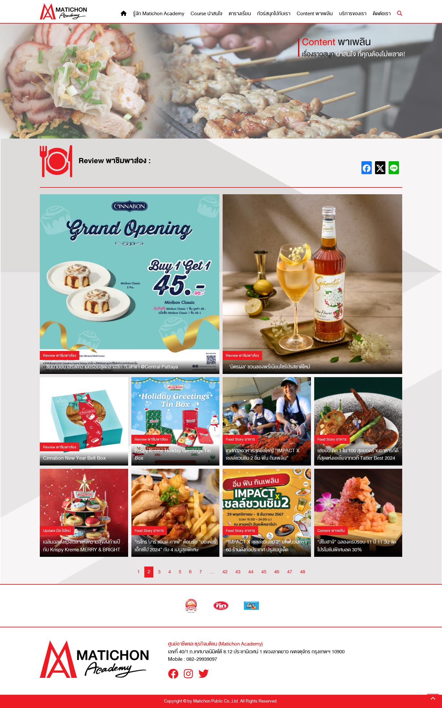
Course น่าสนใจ (206, 13)
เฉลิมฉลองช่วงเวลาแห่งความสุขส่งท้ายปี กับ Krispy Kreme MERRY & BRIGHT (81, 546)
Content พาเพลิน (315, 13)
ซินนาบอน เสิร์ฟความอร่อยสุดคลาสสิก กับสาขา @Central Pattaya (112, 367)
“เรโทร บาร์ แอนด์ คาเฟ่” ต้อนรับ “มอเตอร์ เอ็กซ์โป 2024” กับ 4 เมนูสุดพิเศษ (175, 546)
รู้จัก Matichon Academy (158, 13)
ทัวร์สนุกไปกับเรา (273, 13)
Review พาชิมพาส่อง (59, 355)
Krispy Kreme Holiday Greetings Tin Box (173, 454)
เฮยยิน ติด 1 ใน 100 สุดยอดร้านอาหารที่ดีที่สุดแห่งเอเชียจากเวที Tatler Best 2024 (357, 454)
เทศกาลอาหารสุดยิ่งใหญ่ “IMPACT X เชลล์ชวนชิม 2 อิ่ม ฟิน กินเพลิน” (262, 454)
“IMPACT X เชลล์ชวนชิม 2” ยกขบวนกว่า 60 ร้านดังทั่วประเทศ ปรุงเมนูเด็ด (266, 546)
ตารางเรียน (240, 13)
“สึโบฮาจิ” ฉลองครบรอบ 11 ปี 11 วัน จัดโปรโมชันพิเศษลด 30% (356, 546)
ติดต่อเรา (382, 13)
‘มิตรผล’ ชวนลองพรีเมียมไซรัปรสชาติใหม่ (269, 367)
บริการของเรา (352, 13)
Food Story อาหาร (240, 439)
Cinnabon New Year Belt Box (74, 458)
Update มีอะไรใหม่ (57, 531)
